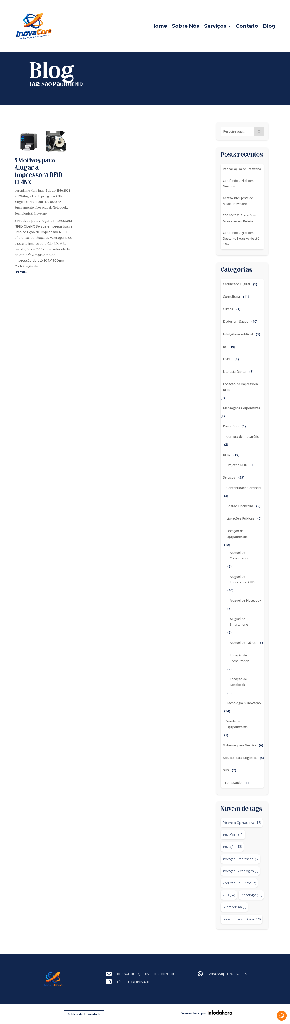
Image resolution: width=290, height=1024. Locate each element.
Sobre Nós (185, 26)
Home (159, 26)
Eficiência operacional (241, 823)
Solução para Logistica (240, 757)
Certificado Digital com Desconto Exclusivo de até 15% (241, 238)
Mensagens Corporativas (241, 408)
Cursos (228, 309)
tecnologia (251, 895)
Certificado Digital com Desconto (238, 183)
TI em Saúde (232, 782)
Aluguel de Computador (239, 555)
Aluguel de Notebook (29, 202)
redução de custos (239, 883)
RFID (226, 455)
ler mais (20, 272)
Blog (269, 26)
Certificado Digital (236, 284)
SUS (226, 770)
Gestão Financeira (239, 506)
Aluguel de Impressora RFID (42, 196)
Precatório (231, 426)
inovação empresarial (240, 859)
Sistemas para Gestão (239, 745)
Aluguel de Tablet (243, 642)
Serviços (215, 26)
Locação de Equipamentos (237, 534)
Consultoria (231, 296)
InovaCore (232, 835)
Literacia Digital (234, 371)
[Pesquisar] (259, 131)
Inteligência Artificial (238, 334)
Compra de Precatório (242, 436)
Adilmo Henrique (32, 191)
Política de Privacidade (83, 1014)
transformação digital (241, 919)
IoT (225, 346)
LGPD (227, 359)
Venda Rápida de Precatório (242, 169)
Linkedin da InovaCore (134, 982)
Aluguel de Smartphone (239, 622)
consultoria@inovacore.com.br (145, 974)
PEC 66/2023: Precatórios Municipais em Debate (240, 218)
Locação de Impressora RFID (240, 387)
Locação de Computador (239, 658)
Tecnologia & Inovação (30, 213)
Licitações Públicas (240, 518)
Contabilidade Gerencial (243, 488)
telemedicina (234, 907)
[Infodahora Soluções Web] (219, 1013)
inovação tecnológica (240, 871)
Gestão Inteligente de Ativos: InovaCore (238, 201)
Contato (247, 26)
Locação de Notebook (51, 208)
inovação (232, 847)
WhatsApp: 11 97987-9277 (228, 974)
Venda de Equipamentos (237, 724)
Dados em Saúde (235, 321)
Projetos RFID (236, 465)
